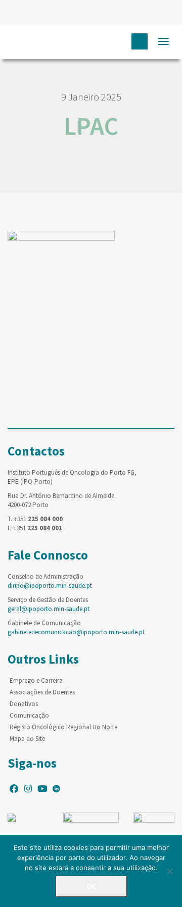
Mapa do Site (27, 738)
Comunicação (29, 715)
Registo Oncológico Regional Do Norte (63, 727)
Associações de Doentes (42, 692)
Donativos (24, 703)
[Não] (169, 871)
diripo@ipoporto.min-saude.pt (50, 585)
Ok (91, 886)
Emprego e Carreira (36, 680)
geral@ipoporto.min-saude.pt (48, 608)
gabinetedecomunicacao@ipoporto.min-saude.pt (76, 632)
